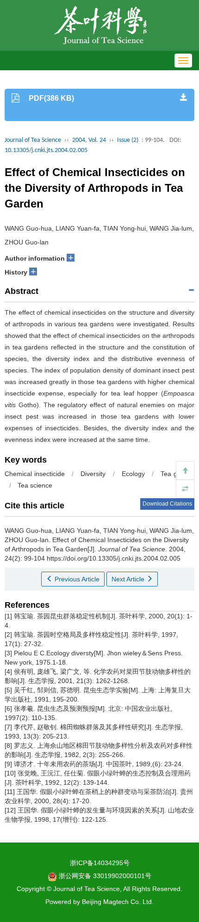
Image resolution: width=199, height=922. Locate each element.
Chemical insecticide (35, 473)
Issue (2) (127, 140)
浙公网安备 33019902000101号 (104, 875)
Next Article (129, 579)
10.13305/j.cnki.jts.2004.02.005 (46, 150)
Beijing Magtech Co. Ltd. (118, 901)
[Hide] (185, 489)
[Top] (185, 470)
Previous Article (76, 579)
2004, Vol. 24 (89, 140)
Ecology (133, 473)
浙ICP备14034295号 (100, 863)
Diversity (93, 473)
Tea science (35, 485)
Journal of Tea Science (33, 140)
